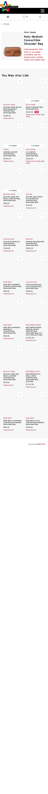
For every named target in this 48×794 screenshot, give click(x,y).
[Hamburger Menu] (8, 17)
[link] (24, 17)
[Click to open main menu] (42, 11)
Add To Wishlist (20, 81)
